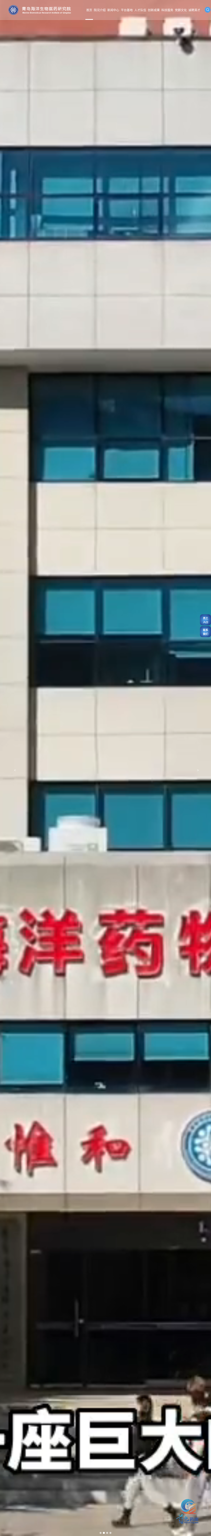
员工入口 (205, 620)
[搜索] (208, 10)
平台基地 (127, 10)
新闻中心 (113, 10)
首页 (89, 10)
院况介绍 (100, 10)
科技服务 (167, 10)
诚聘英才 (194, 10)
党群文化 (181, 10)
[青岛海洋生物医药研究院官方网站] (39, 10)
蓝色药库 (179, 1500)
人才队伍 (140, 10)
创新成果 (154, 10)
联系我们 (205, 632)
